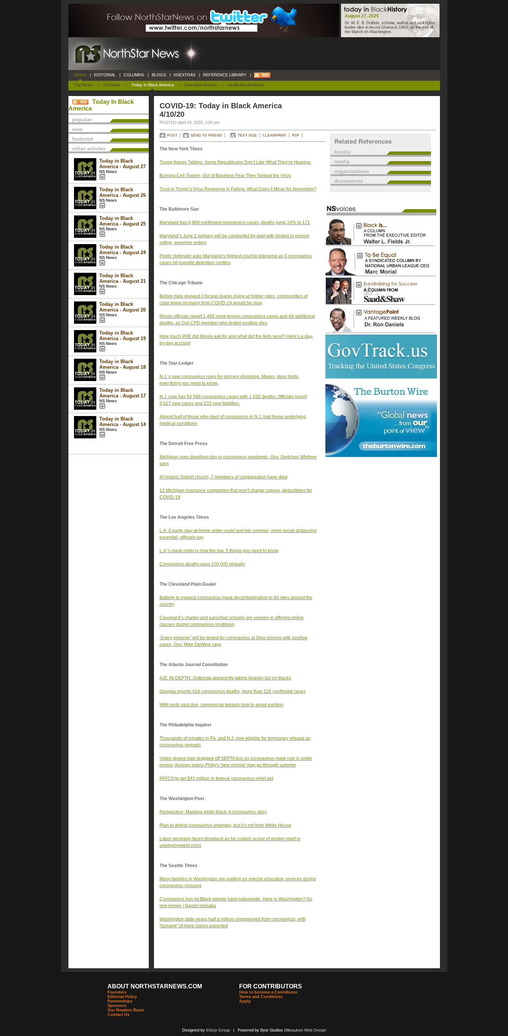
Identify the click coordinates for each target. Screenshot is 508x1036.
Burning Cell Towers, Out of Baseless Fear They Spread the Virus (225, 175)
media (342, 161)
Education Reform (200, 85)
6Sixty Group (218, 1030)
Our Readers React (125, 1010)
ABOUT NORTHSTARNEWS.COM (154, 986)
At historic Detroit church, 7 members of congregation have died (223, 477)
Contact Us (118, 1014)
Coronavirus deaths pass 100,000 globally (202, 564)
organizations (351, 171)
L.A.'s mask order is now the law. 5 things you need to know (219, 550)
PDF (295, 135)
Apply (245, 1001)
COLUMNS (133, 75)
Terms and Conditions (261, 996)
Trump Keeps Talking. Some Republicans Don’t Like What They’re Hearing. (235, 162)
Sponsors (116, 1005)
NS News (111, 85)
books (342, 152)
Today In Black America (152, 85)
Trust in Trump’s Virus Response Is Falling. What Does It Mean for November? (238, 189)
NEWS (80, 75)
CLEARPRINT (274, 135)
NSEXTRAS (184, 75)
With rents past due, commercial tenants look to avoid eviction (221, 704)
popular (82, 119)
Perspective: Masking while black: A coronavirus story (213, 812)
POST (172, 135)
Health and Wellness (246, 85)
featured (82, 139)
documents (348, 181)
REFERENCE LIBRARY (224, 75)
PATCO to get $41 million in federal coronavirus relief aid (216, 778)
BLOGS (158, 75)
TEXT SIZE (247, 135)
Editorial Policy (122, 996)
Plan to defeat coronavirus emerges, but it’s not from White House (225, 825)
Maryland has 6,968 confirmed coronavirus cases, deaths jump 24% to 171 (235, 222)
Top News (83, 85)
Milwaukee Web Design (305, 1030)
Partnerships (119, 1001)
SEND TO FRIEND (206, 135)
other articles (89, 148)
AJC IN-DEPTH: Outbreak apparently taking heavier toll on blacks (225, 678)
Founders (116, 992)
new (77, 129)
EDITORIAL (105, 75)
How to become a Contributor (268, 992)
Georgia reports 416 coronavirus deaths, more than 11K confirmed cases (233, 691)
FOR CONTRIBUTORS (270, 986)
